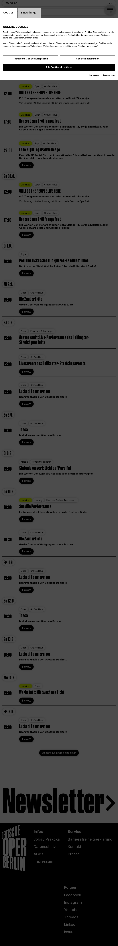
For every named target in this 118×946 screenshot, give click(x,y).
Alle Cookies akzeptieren (59, 67)
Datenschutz (109, 75)
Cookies (8, 12)
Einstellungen (29, 12)
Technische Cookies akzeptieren (30, 58)
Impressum (94, 75)
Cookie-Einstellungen (87, 58)
